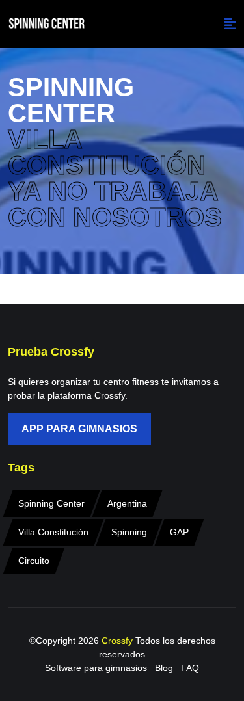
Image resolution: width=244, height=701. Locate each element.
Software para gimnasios (96, 668)
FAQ (190, 668)
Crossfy (118, 640)
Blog (164, 668)
